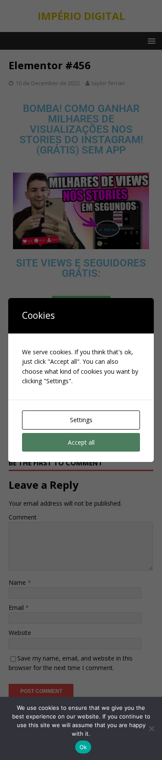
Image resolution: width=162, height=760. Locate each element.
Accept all (81, 442)
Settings (81, 420)
